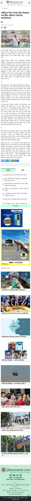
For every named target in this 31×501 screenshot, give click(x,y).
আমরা (15, 483)
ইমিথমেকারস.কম (15, 499)
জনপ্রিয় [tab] (22, 170)
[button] (1, 3)
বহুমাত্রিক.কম (11, 498)
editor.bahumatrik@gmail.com (15, 494)
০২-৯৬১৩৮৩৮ (18, 489)
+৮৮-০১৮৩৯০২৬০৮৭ (22, 490)
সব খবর (15, 206)
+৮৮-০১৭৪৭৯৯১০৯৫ (11, 490)
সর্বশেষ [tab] (8, 170)
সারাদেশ (5, 8)
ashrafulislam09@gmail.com (17, 492)
